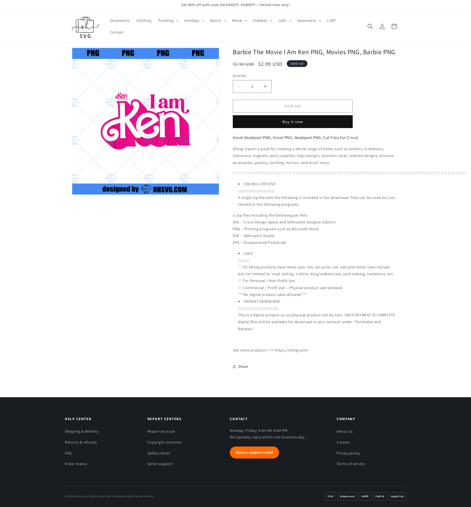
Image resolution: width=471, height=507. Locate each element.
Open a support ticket (254, 452)
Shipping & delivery (81, 431)
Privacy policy (348, 453)
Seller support (160, 463)
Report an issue (161, 431)
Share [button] (243, 366)
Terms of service (351, 463)
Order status (76, 463)
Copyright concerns (164, 442)
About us (345, 431)
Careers (343, 442)
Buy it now (292, 121)
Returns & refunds (81, 442)
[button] (168, 20)
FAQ (68, 453)
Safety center (159, 453)
